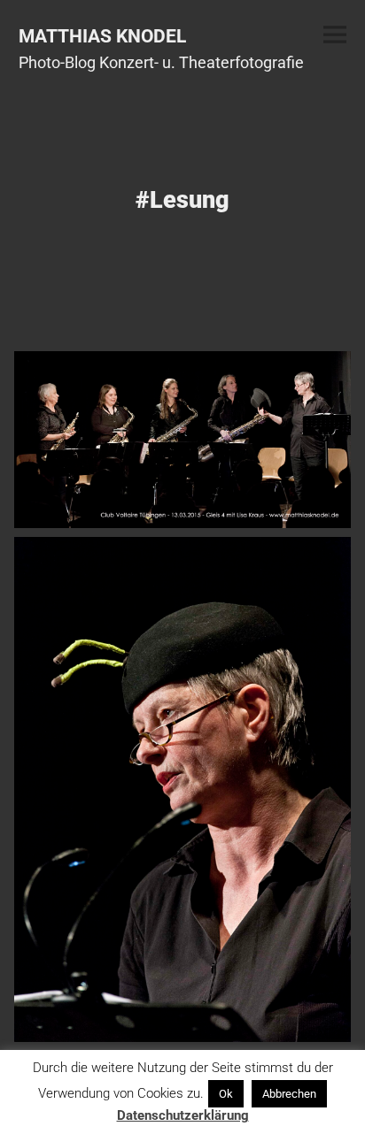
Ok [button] (226, 1093)
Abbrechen (289, 1093)
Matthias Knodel (102, 36)
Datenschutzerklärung (183, 1115)
